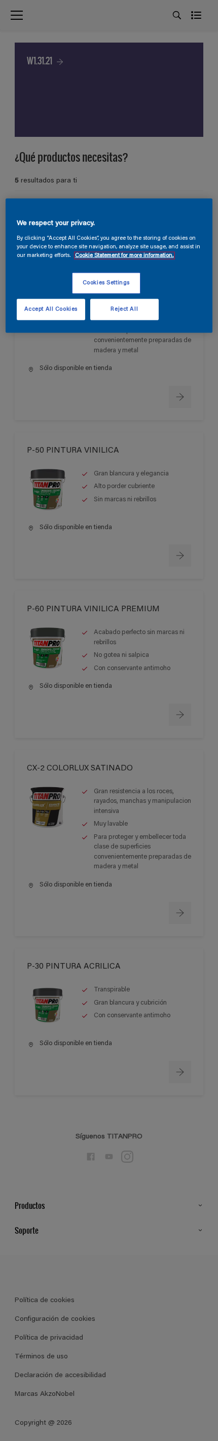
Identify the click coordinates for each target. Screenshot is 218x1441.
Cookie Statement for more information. (124, 255)
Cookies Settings (106, 283)
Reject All (124, 309)
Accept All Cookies (51, 309)
